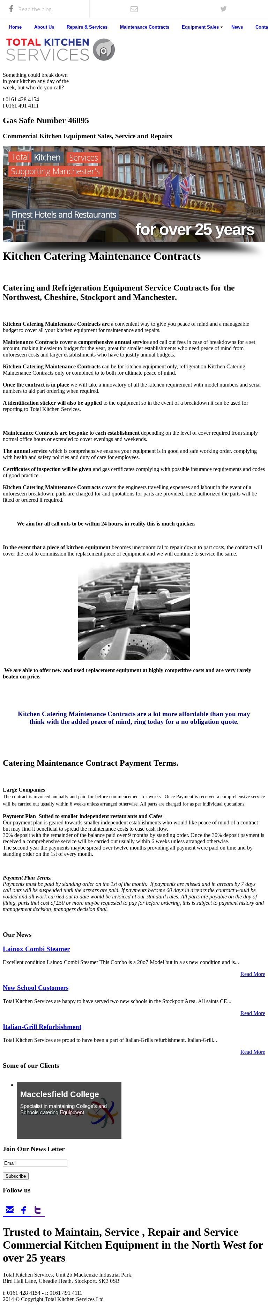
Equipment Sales (200, 27)
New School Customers (35, 987)
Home (15, 27)
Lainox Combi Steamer (36, 949)
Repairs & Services (87, 27)
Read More (252, 974)
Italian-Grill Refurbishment (42, 1026)
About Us (44, 27)
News (237, 27)
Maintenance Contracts (144, 27)
